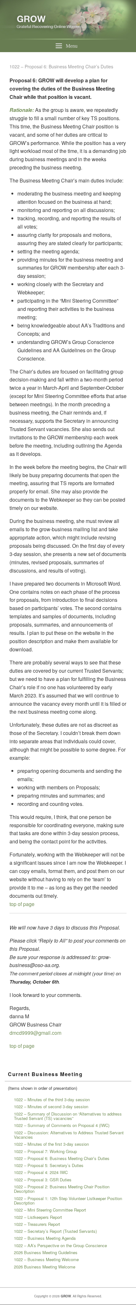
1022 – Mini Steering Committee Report (50, 1210)
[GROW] (68, 37)
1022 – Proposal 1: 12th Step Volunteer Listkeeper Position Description (68, 1200)
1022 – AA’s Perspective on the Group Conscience (60, 1245)
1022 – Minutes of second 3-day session (51, 1106)
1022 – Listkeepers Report (38, 1217)
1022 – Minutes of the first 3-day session (51, 1144)
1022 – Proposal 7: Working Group (45, 1151)
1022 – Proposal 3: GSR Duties (42, 1180)
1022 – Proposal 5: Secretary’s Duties (48, 1165)
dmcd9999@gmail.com (35, 1032)
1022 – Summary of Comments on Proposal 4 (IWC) (61, 1125)
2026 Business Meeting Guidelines (45, 1252)
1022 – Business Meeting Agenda (45, 1238)
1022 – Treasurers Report (37, 1224)
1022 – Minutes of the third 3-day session (52, 1099)
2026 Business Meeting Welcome (44, 1267)
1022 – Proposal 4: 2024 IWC (41, 1172)
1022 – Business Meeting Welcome (46, 1259)
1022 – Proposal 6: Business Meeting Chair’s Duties (61, 1158)
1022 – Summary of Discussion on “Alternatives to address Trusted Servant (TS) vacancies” (68, 1116)
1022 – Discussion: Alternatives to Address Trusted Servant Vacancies (69, 1135)
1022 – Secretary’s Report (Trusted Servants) (55, 1231)
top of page (21, 904)
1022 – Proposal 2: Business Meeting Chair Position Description (61, 1189)
